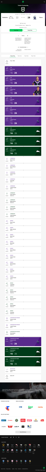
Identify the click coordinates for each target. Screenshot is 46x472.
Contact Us (19, 468)
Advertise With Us (25, 468)
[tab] (13, 56)
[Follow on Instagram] (18, 437)
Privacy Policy (8, 468)
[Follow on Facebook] (13, 437)
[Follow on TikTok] (10, 437)
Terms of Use (3, 468)
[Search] (44, 2)
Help (16, 468)
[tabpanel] (23, 220)
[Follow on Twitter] (16, 437)
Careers (13, 468)
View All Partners (23, 432)
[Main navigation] (1, 2)
